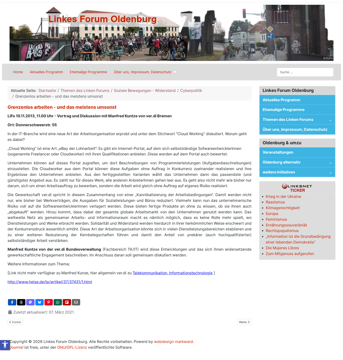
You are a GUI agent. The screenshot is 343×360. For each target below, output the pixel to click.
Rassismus (275, 202)
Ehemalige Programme (88, 72)
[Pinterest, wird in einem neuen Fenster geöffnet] (48, 302)
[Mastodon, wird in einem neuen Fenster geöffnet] (30, 302)
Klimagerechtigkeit (283, 207)
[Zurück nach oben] (335, 352)
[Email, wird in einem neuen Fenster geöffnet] (76, 302)
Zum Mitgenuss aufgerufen (290, 253)
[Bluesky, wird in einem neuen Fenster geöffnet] (39, 302)
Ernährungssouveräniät (286, 225)
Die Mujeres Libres (282, 247)
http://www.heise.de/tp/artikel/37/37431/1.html (50, 281)
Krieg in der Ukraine (283, 196)
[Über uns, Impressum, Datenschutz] (174, 72)
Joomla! (16, 347)
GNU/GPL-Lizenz (72, 347)
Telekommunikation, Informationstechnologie (173, 272)
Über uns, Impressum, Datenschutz (143, 72)
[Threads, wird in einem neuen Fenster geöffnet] (21, 302)
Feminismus (276, 219)
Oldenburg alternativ (282, 162)
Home (18, 72)
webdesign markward (173, 341)
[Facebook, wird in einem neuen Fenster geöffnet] (12, 302)
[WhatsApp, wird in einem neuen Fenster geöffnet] (58, 302)
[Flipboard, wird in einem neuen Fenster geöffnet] (67, 302)
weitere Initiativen (279, 172)
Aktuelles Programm (46, 72)
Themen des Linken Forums (288, 119)
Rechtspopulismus (282, 230)
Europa (272, 213)
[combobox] (305, 72)
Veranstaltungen (278, 152)
